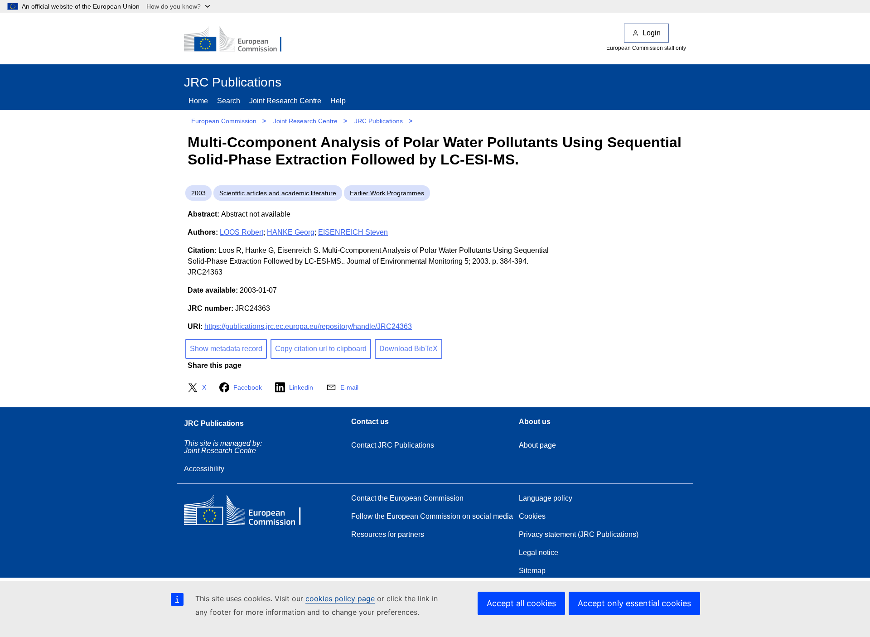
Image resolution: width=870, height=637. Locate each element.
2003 (198, 193)
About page (537, 445)
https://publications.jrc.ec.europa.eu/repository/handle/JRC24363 (308, 326)
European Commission (223, 121)
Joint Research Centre (285, 101)
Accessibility (204, 469)
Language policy (545, 498)
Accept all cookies (521, 603)
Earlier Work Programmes (387, 193)
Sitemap (532, 570)
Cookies (532, 516)
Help (338, 101)
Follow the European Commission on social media (432, 516)
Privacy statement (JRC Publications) (578, 534)
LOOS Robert (241, 232)
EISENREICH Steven (353, 232)
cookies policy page (340, 598)
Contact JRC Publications (392, 445)
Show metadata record (226, 348)
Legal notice (538, 552)
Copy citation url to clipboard (321, 348)
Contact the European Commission (407, 498)
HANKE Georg (290, 232)
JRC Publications (378, 121)
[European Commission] (239, 39)
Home (198, 101)
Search (228, 101)
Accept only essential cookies (634, 603)
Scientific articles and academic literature (277, 193)
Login (652, 33)
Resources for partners (387, 534)
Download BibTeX (408, 348)
